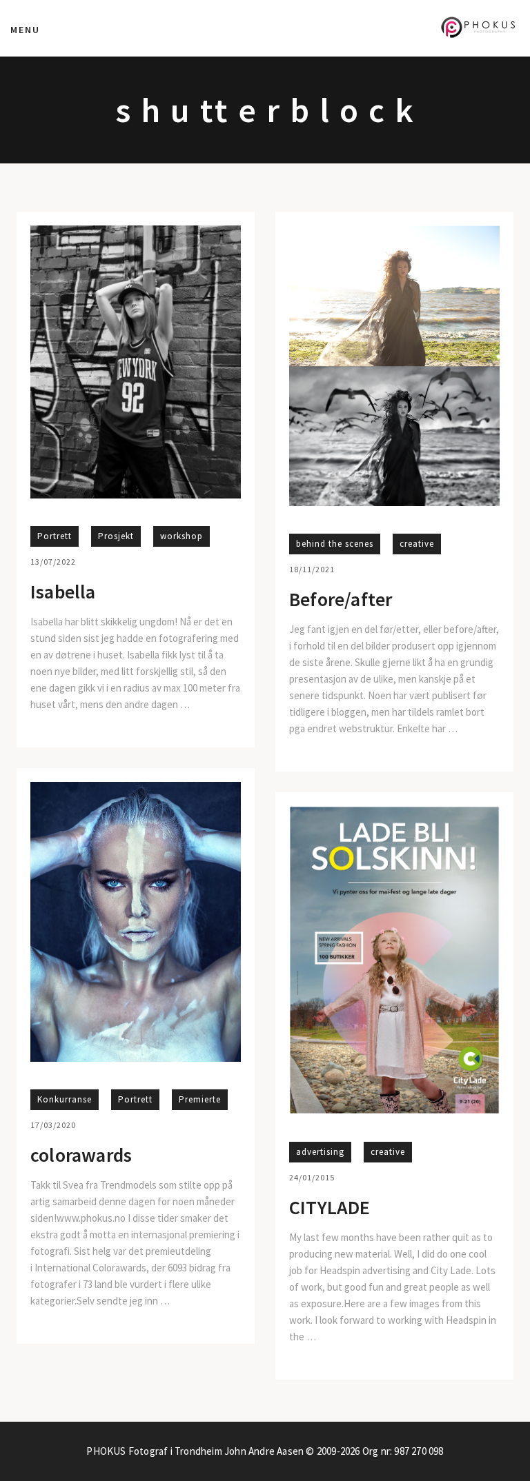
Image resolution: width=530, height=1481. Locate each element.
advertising (320, 1152)
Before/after (340, 600)
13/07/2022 (53, 561)
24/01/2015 (312, 1177)
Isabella (63, 592)
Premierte (200, 1099)
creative (417, 544)
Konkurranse (64, 1099)
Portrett (54, 536)
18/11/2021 (312, 569)
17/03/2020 (53, 1125)
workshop (181, 536)
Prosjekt (116, 536)
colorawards (81, 1155)
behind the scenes (334, 544)
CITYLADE (330, 1208)
